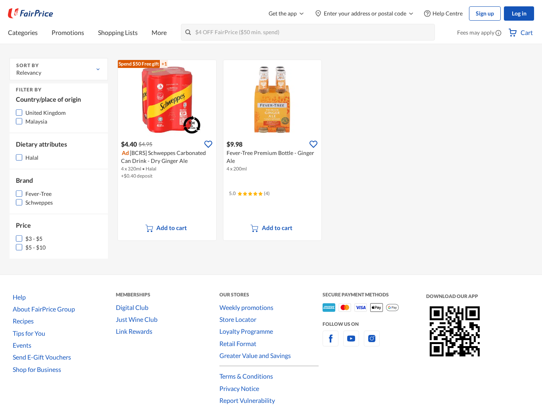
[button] (498, 33)
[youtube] (351, 343)
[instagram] (372, 343)
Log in (519, 13)
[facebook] (330, 343)
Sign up (485, 13)
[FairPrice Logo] (30, 13)
